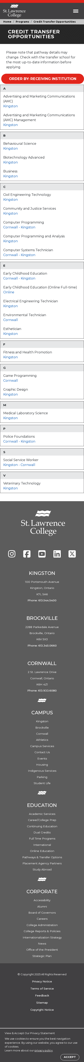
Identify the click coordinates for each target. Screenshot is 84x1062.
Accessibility (42, 900)
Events (42, 758)
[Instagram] (12, 556)
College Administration (42, 925)
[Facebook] (27, 556)
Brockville (42, 727)
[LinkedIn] (57, 556)
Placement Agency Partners (42, 863)
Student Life (42, 783)
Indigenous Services (42, 770)
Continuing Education (42, 826)
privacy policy (43, 1050)
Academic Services (42, 813)
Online (8, 292)
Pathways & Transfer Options (42, 857)
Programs (22, 21)
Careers (42, 918)
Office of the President (42, 949)
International (42, 844)
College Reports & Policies (42, 931)
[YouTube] (42, 556)
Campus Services (42, 746)
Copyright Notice (42, 1009)
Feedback (42, 995)
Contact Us (42, 752)
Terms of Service (42, 988)
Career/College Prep (42, 820)
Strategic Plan (42, 956)
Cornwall (11, 227)
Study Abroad (42, 869)
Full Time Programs (42, 838)
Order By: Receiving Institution (42, 79)
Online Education (42, 851)
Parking (42, 777)
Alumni (42, 906)
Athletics (42, 739)
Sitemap (42, 1002)
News (42, 943)
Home (7, 21)
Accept (70, 1057)
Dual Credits (42, 832)
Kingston (10, 106)
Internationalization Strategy (42, 937)
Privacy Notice (42, 981)
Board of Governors (42, 912)
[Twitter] (72, 556)
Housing (42, 764)
